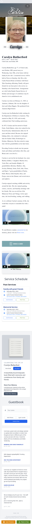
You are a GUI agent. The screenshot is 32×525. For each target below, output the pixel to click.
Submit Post (16, 421)
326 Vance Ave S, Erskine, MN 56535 (16, 296)
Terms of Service (20, 518)
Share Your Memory (10, 393)
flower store (20, 232)
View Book (8, 368)
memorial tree (22, 230)
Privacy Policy (11, 518)
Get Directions (9, 299)
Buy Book (17, 368)
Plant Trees (22, 299)
